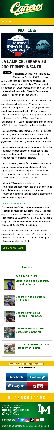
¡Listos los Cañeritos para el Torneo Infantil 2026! (32, 346)
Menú (8, 21)
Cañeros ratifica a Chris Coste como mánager (30, 330)
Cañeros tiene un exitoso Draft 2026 (30, 298)
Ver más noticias (13, 247)
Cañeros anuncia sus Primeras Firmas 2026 (29, 314)
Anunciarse (27, 267)
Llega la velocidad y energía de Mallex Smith (32, 282)
